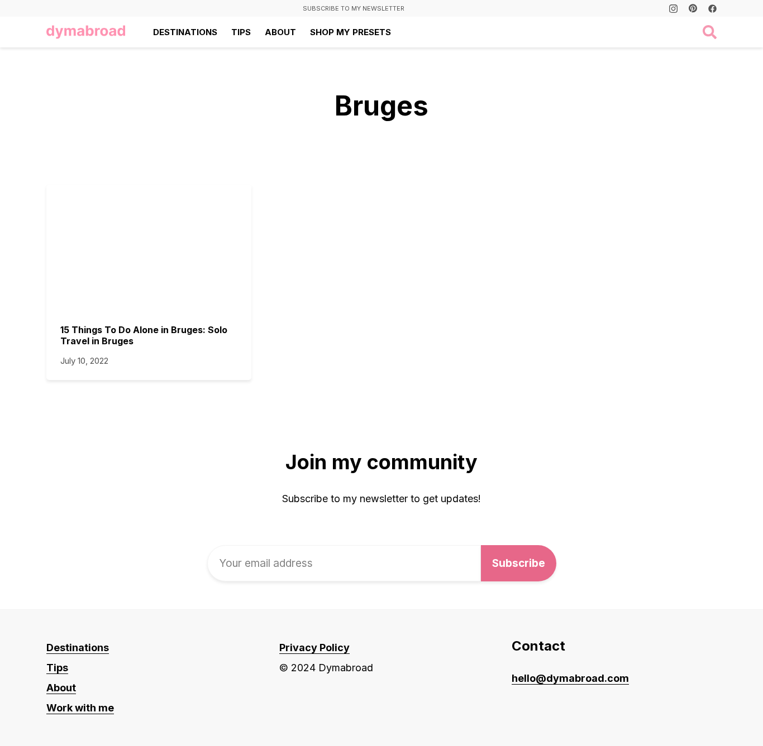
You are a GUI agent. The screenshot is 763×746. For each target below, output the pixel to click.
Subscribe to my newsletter (353, 8)
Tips (241, 32)
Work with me (80, 708)
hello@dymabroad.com (570, 678)
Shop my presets (350, 32)
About (280, 32)
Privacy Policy (314, 647)
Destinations (185, 32)
